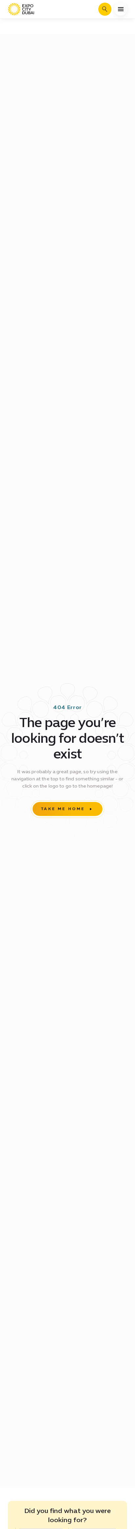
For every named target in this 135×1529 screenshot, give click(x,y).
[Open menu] (120, 9)
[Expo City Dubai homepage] (21, 9)
